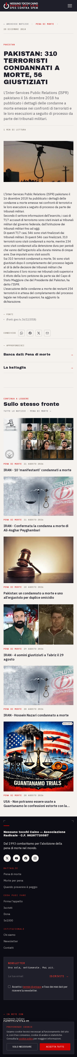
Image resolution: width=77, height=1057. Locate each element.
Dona (7, 914)
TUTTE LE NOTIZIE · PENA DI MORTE (27, 411)
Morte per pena (13, 880)
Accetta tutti (55, 1046)
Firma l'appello (13, 901)
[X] (7, 858)
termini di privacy (32, 986)
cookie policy (26, 1038)
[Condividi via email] (47, 333)
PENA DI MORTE (45, 24)
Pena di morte (12, 874)
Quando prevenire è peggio (20, 887)
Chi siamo (9, 934)
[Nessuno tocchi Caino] (21, 5)
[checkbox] (9, 986)
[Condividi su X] (38, 333)
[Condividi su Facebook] (30, 333)
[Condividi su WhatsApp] (21, 333)
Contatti (9, 947)
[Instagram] (35, 858)
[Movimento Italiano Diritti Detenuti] (16, 1021)
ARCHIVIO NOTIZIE (16, 24)
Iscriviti (8, 907)
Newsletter (11, 941)
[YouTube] (16, 858)
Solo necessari (22, 1046)
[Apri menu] (69, 5)
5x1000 (8, 920)
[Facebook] (25, 858)
